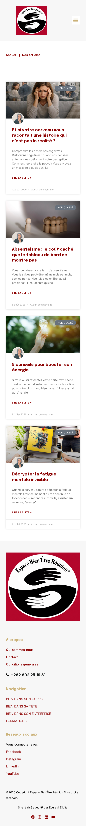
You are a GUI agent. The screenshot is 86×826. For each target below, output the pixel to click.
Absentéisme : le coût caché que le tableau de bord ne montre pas (42, 255)
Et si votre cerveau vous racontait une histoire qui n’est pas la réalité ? (39, 135)
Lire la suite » (22, 177)
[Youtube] (53, 817)
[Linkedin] (46, 817)
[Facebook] (33, 817)
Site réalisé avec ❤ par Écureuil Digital (43, 807)
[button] (76, 20)
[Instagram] (40, 817)
